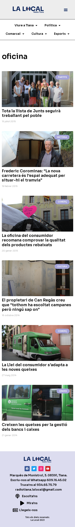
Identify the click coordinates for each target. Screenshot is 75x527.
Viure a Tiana (24, 25)
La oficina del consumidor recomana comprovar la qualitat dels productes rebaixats (33, 240)
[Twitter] (34, 468)
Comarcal (13, 34)
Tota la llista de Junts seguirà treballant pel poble (31, 113)
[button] (66, 10)
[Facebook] (27, 468)
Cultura (37, 34)
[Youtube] (47, 468)
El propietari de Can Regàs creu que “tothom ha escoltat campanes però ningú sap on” (36, 305)
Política (51, 25)
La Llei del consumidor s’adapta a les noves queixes (35, 367)
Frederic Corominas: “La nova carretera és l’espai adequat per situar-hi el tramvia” (33, 176)
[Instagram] (41, 468)
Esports (60, 34)
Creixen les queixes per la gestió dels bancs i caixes (34, 427)
